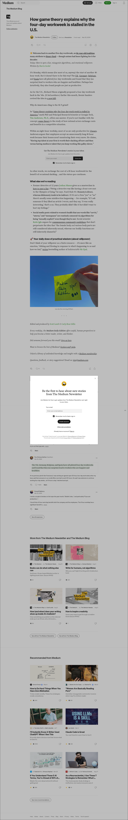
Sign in (72, 431)
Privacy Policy (81, 436)
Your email (49, 407)
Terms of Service (72, 436)
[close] (95, 378)
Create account (64, 421)
